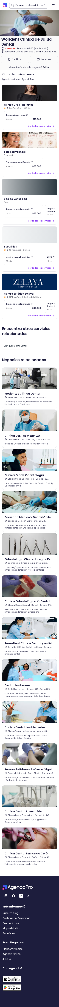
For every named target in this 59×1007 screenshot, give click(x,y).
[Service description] (27, 115)
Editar (46, 67)
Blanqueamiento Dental (15, 345)
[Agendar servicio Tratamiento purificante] (23, 164)
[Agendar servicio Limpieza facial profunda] (23, 211)
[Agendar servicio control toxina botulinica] (23, 259)
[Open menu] (53, 5)
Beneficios (9, 933)
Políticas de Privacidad (16, 918)
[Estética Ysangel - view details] (29, 140)
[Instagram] (6, 895)
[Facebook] (13, 895)
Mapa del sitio (11, 928)
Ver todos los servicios (39, 126)
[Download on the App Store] (14, 977)
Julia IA (7, 959)
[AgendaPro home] (5, 5)
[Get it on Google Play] (14, 986)
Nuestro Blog (10, 913)
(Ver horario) (41, 48)
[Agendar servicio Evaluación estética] (23, 117)
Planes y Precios (12, 949)
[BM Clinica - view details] (29, 235)
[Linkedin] (21, 895)
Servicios (46, 59)
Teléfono (17, 59)
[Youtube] (28, 895)
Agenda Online (12, 954)
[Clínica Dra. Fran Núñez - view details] (29, 93)
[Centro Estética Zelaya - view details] (29, 282)
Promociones (11, 923)
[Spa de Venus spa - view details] (29, 187)
